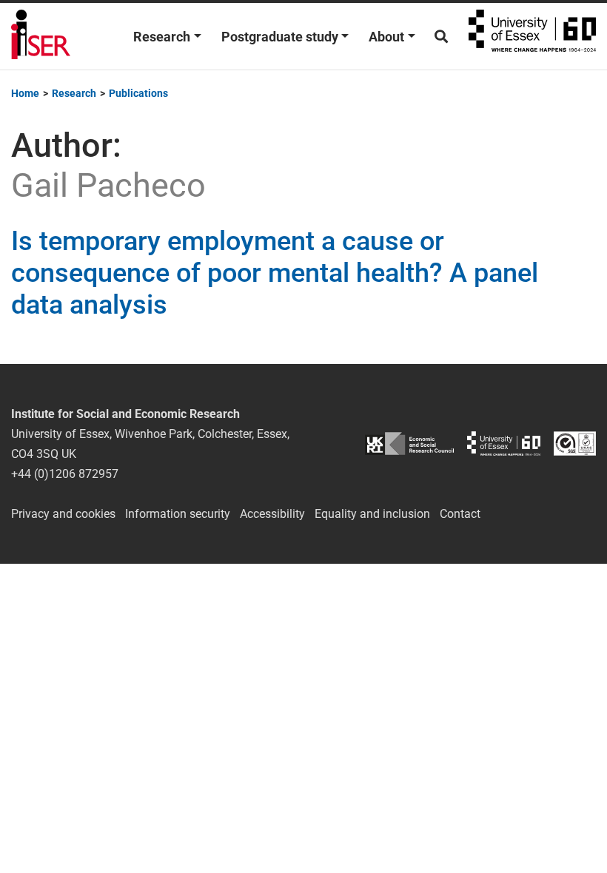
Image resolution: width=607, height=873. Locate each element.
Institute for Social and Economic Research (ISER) (40, 36)
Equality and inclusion (372, 514)
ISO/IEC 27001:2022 (575, 443)
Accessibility (272, 514)
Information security (177, 514)
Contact (460, 514)
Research (161, 36)
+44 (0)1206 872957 (64, 474)
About (386, 36)
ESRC (409, 443)
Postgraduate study (279, 36)
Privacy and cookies (63, 514)
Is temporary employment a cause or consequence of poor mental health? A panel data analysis (274, 273)
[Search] (441, 36)
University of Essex (532, 36)
